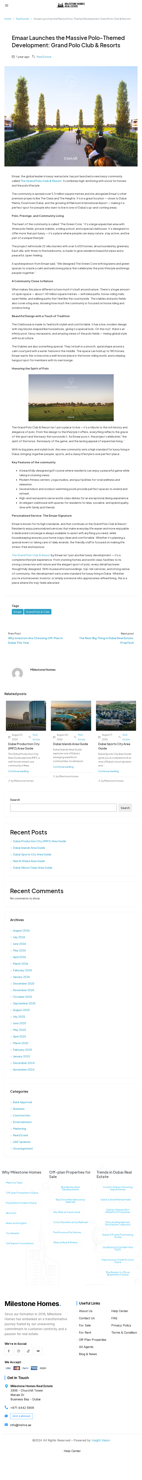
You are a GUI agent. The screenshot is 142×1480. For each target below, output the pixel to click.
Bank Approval (22, 1102)
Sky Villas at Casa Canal (66, 1212)
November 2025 (23, 990)
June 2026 (19, 943)
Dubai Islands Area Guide (70, 744)
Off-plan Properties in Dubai (22, 1192)
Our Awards (12, 1233)
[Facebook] (9, 1351)
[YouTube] (38, 1351)
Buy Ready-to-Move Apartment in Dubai (118, 1273)
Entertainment (22, 1122)
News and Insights (16, 1223)
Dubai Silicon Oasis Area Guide (32, 867)
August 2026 (21, 930)
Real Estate (22, 18)
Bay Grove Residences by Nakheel (70, 1200)
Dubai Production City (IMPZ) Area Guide (39, 841)
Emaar (18, 611)
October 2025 (22, 996)
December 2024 (24, 1063)
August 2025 (21, 1010)
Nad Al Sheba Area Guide (29, 861)
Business (19, 1108)
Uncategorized (23, 1148)
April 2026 (19, 957)
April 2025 (19, 1036)
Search (15, 799)
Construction (21, 1115)
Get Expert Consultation (20, 1243)
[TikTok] (28, 1351)
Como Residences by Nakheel (70, 1222)
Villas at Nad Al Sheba (65, 1242)
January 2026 (21, 976)
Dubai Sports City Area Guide (32, 854)
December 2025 (23, 983)
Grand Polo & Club (38, 611)
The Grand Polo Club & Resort (31, 555)
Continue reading (18, 771)
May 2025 (19, 1029)
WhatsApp (69, 1464)
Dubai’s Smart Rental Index (116, 1199)
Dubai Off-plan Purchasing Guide (117, 1236)
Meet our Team (14, 1182)
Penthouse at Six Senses (67, 1232)
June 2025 (19, 1023)
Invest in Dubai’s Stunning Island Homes (118, 1188)
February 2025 (22, 1049)
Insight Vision (101, 1440)
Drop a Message (21, 1416)
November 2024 (23, 1069)
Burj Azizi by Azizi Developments (70, 1188)
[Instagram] (18, 1351)
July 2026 (19, 937)
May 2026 (19, 950)
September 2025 (24, 1003)
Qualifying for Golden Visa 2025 (118, 1248)
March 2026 (20, 963)
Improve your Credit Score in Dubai (118, 1261)
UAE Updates (22, 1141)
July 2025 (19, 1016)
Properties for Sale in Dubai (21, 1202)
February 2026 (22, 970)
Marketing (19, 1128)
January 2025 (21, 1056)
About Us (11, 1212)
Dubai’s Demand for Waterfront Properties (117, 1211)
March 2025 (20, 1043)
